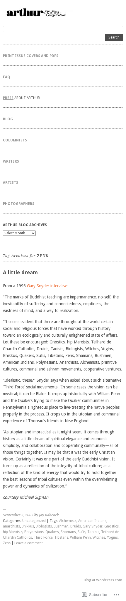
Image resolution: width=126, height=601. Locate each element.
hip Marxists (13, 532)
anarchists (11, 526)
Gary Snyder (93, 526)
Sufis (82, 532)
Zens (7, 543)
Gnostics (111, 526)
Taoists (93, 532)
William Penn (80, 537)
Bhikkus (28, 526)
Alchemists (67, 521)
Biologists (44, 526)
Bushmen (61, 526)
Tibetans (61, 537)
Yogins (112, 537)
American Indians (92, 521)
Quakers (52, 532)
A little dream (20, 272)
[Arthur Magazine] (63, 12)
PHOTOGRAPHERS (18, 204)
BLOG (8, 119)
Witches (99, 537)
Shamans (68, 532)
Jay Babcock (49, 515)
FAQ (6, 77)
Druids (75, 526)
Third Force (43, 537)
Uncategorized (34, 521)
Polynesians (34, 532)
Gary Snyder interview (47, 285)
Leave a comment (28, 543)
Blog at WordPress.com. (103, 580)
